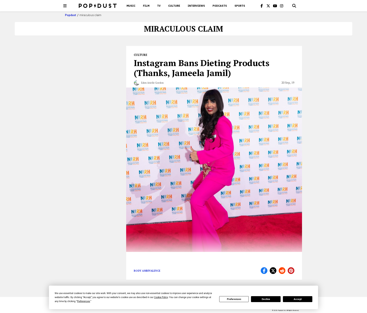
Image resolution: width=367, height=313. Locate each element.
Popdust (70, 15)
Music (131, 5)
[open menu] (65, 5)
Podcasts (220, 5)
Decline (266, 299)
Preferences (234, 299)
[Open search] (294, 5)
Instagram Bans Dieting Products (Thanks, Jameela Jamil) (201, 67)
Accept (298, 299)
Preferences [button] (83, 301)
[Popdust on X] (268, 5)
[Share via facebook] (264, 270)
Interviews (196, 5)
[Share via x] (273, 270)
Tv (159, 5)
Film (146, 5)
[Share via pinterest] (291, 270)
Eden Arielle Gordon (152, 82)
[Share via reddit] (282, 270)
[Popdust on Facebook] (262, 5)
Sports (240, 5)
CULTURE (174, 5)
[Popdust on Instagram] (282, 5)
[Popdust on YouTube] (275, 5)
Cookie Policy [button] (161, 297)
